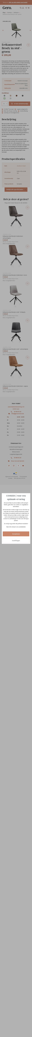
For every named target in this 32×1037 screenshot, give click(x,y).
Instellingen (16, 540)
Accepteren (16, 534)
